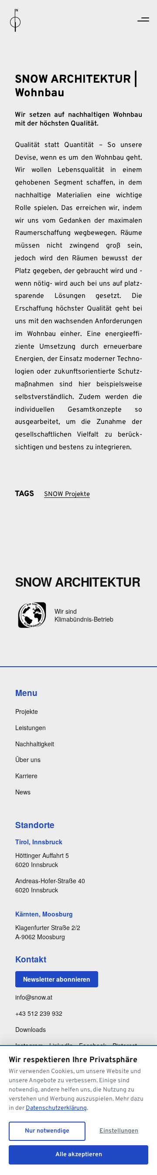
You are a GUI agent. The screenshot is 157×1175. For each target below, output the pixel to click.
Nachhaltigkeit (34, 743)
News (23, 791)
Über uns (28, 759)
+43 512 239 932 (38, 1013)
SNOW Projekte (67, 494)
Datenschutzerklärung (56, 1108)
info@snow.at (33, 997)
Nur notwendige (47, 1131)
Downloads (30, 1029)
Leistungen (30, 727)
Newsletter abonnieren (56, 979)
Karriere (26, 775)
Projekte (26, 711)
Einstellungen (118, 1131)
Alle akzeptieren (78, 1154)
